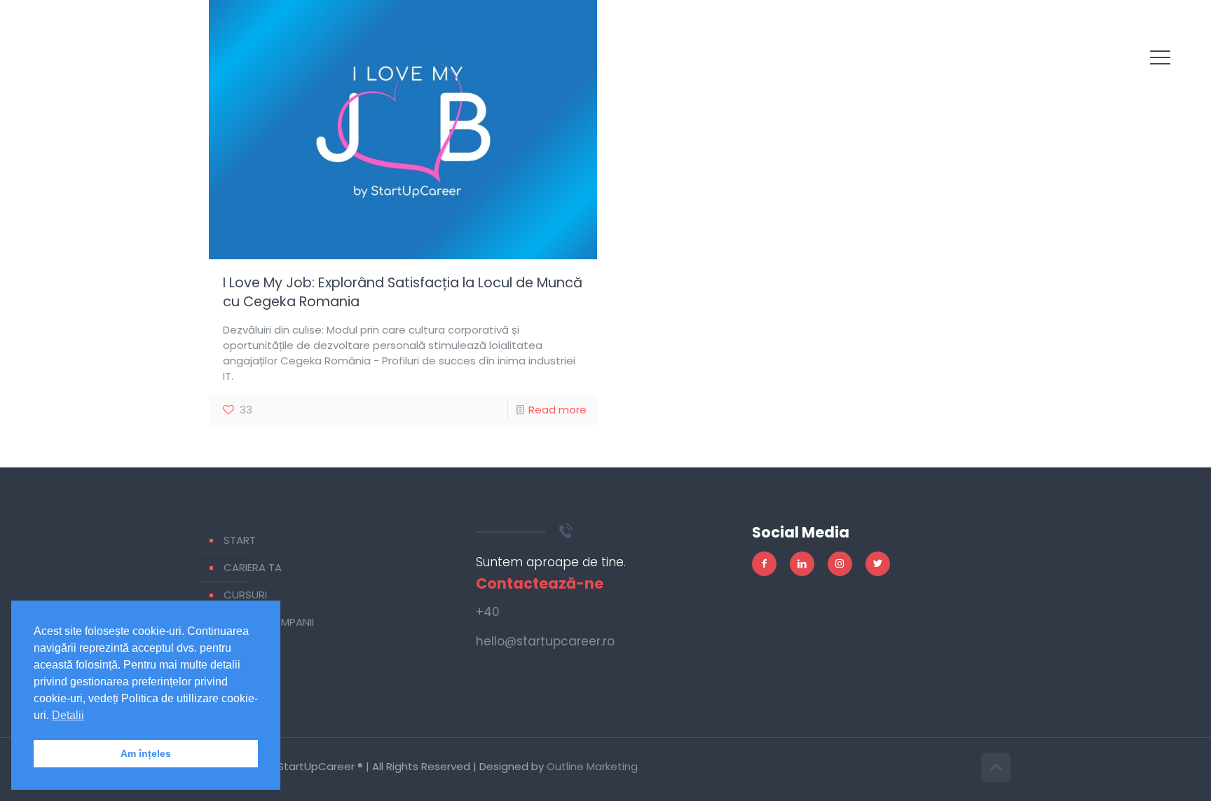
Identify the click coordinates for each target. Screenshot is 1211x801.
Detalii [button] (68, 715)
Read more (557, 409)
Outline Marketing (592, 766)
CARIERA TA (253, 567)
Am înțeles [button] (146, 753)
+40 (488, 611)
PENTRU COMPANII (269, 622)
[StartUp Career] (73, 70)
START (240, 540)
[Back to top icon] (996, 767)
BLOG (237, 649)
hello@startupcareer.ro (545, 641)
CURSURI (245, 594)
